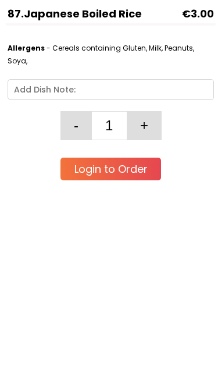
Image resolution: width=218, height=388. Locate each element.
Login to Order (111, 169)
